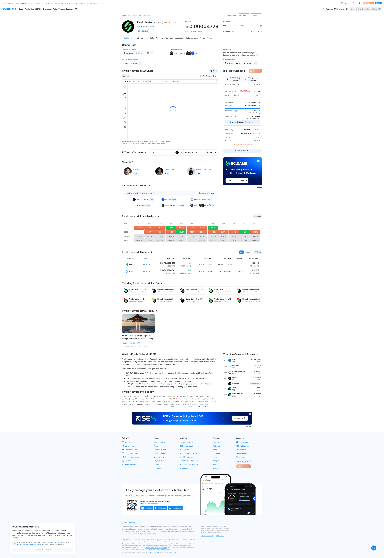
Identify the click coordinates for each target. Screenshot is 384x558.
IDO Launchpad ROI (187, 446)
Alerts (215, 450)
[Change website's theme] (359, 3)
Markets (150, 38)
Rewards (216, 464)
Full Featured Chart (210, 76)
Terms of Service (167, 552)
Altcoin (132, 343)
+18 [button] (212, 205)
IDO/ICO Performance (188, 453)
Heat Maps (184, 468)
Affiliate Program (242, 446)
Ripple (125, 343)
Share (215, 71)
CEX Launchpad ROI (188, 450)
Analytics (179, 38)
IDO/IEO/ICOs (159, 461)
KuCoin (201, 404)
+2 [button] (256, 63)
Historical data (192, 38)
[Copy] (152, 53)
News (202, 38)
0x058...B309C (141, 53)
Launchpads (158, 464)
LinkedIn (128, 461)
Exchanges (158, 468)
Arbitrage (169, 38)
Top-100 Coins (159, 442)
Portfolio (216, 442)
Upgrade (370, 3)
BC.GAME (255, 15)
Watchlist (216, 446)
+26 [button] (195, 53)
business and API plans (160, 547)
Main (124, 15)
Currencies (132, 15)
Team (209, 38)
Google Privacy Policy (154, 552)
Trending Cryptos (186, 442)
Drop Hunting (159, 457)
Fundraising (139, 38)
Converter (216, 453)
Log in (378, 3)
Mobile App (217, 468)
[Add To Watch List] (175, 22)
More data (257, 71)
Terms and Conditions (207, 535)
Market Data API (243, 462)
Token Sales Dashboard (189, 461)
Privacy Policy (220, 535)
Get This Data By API (241, 151)
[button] (146, 508)
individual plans (149, 547)
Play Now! (242, 15)
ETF (138, 343)
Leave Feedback (242, 453)
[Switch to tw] (128, 76)
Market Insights (130, 446)
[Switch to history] (124, 76)
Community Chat (131, 450)
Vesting (159, 38)
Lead (151, 199)
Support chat (244, 442)
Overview (128, 38)
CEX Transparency (187, 457)
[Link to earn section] (347, 9)
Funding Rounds (160, 450)
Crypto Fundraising (132, 453)
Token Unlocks (159, 453)
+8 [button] (141, 63)
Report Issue (240, 457)
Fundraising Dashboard (189, 464)
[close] (258, 161)
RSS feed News (130, 464)
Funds (156, 446)
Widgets (216, 461)
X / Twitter (129, 442)
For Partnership (242, 450)
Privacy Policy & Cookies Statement (29, 544)
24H (242, 26)
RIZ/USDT (147, 264)
